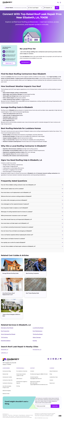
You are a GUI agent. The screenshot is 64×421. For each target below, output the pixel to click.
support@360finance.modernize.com (39, 384)
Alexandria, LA (4, 349)
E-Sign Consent (15, 415)
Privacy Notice (5, 415)
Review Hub (5, 374)
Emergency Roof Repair (7, 327)
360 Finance (19, 378)
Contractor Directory (7, 383)
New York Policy (11, 416)
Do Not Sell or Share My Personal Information (22, 416)
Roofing (35, 340)
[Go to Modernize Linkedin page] (56, 359)
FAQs (51, 374)
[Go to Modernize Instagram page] (51, 359)
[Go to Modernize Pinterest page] (48, 359)
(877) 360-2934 (33, 383)
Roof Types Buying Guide (32, 293)
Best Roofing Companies (32, 273)
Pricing (18, 386)
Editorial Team (6, 393)
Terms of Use (10, 415)
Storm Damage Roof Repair (8, 334)
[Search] (58, 2)
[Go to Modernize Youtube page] (60, 359)
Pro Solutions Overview (21, 371)
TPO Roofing (4, 337)
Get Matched (24, 62)
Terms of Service (27, 417)
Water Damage (37, 337)
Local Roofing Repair (38, 327)
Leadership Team (54, 377)
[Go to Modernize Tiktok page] (58, 359)
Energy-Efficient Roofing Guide (10, 273)
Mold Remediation (5, 340)
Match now (9, 63)
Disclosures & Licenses (29, 415)
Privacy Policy (21, 417)
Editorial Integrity (7, 390)
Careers (51, 380)
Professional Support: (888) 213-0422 (39, 374)
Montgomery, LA (37, 349)
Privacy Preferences (22, 415)
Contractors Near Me (7, 380)
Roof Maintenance (37, 331)
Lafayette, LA (4, 352)
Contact (32, 371)
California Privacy (5, 416)
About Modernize (54, 371)
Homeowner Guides (7, 377)
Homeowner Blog (7, 371)
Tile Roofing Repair (38, 334)
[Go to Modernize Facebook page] (53, 359)
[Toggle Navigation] (60, 2)
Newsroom (52, 383)
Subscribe (55, 406)
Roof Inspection (5, 331)
